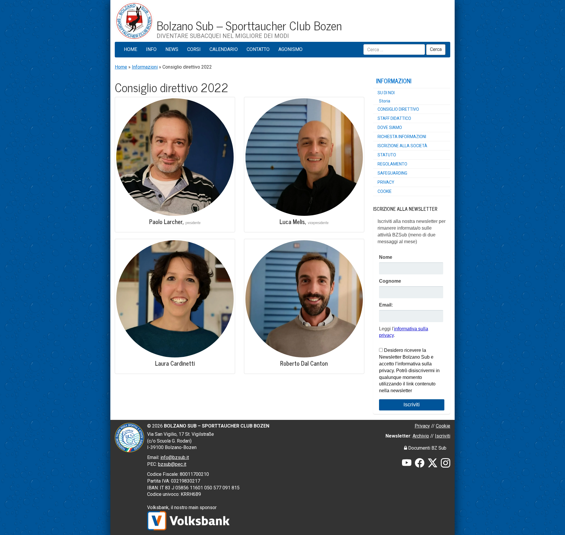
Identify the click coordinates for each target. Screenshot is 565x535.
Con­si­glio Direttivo (398, 109)
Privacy (422, 426)
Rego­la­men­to (392, 164)
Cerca (436, 49)
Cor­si (194, 49)
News (171, 49)
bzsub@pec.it (172, 464)
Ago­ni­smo (290, 49)
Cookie (443, 426)
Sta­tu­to (387, 155)
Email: (386, 304)
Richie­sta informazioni (402, 136)
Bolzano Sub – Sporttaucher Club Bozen (249, 25)
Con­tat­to (258, 49)
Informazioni (145, 67)
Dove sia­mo (390, 127)
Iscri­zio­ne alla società (402, 145)
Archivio (421, 436)
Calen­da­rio (224, 49)
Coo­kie (385, 191)
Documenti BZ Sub (426, 448)
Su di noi (386, 92)
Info (151, 49)
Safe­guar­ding (392, 173)
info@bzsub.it (174, 457)
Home (130, 49)
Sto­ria (384, 101)
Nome (385, 257)
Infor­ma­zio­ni (393, 81)
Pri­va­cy (386, 182)
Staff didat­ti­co (394, 118)
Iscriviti (442, 436)
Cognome (390, 281)
